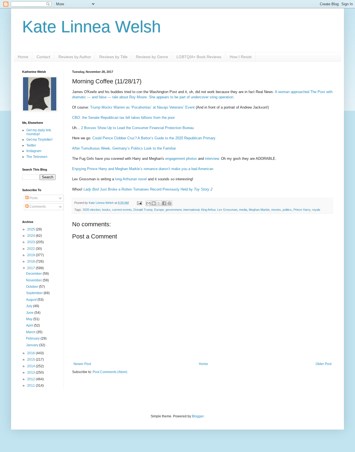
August (31, 300)
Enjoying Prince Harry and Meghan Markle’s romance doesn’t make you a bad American (142, 169)
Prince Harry (301, 209)
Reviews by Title (113, 57)
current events (122, 209)
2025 (31, 229)
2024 (31, 236)
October (32, 287)
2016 (31, 353)
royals (316, 209)
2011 (31, 385)
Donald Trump (143, 209)
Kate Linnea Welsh (91, 26)
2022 (31, 249)
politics (287, 209)
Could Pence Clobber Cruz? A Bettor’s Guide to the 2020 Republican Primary (153, 138)
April (30, 325)
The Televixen (36, 157)
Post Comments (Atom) (110, 372)
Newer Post (82, 364)
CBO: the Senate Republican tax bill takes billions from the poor (123, 117)
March (31, 332)
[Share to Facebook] (164, 203)
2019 (31, 255)
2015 (31, 359)
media (243, 209)
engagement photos (181, 158)
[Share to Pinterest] (169, 203)
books (106, 209)
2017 (31, 268)
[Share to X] (159, 203)
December (34, 274)
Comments (37, 207)
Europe (159, 209)
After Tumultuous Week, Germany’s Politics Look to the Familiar (124, 148)
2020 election (91, 209)
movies (276, 209)
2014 (31, 366)
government (174, 209)
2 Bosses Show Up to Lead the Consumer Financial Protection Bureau (137, 128)
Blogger (198, 416)
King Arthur (208, 209)
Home (23, 57)
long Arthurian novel (131, 179)
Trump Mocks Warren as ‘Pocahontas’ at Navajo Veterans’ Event (142, 107)
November (34, 280)
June (30, 313)
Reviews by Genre (152, 57)
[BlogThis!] (153, 203)
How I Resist (241, 57)
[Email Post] (139, 202)
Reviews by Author (75, 57)
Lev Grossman (227, 209)
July (29, 306)
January (32, 345)
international (191, 209)
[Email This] (148, 203)
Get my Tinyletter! (39, 140)
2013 (31, 372)
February (33, 338)
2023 (31, 242)
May (29, 319)
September (35, 293)
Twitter (31, 145)
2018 (31, 261)
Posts (33, 198)
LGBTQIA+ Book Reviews (198, 57)
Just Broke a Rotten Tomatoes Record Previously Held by (147, 189)
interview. (212, 158)
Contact (43, 57)
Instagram (33, 151)
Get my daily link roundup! (38, 132)
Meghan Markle (259, 209)
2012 (31, 379)
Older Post (323, 364)
